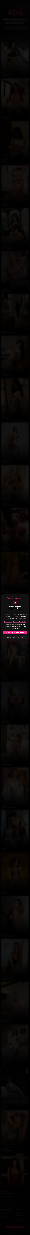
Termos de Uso (8, 621)
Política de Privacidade (19, 621)
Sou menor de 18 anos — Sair (15, 637)
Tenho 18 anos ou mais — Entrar (15, 632)
